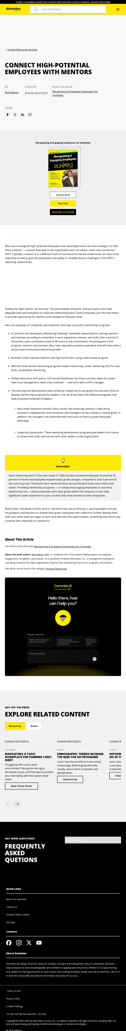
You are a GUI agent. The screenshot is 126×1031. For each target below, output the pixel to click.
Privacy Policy (13, 998)
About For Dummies (16, 899)
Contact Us (11, 906)
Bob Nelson (12, 92)
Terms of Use (13, 990)
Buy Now (63, 203)
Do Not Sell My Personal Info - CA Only (26, 1014)
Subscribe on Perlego (63, 212)
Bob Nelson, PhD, (41, 554)
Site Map (10, 922)
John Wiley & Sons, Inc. (44, 1020)
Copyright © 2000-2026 (17, 1020)
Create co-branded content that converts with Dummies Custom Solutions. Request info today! (63, 1)
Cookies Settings (14, 1006)
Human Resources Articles (22, 49)
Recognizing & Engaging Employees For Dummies (75, 93)
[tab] (15, 726)
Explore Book (63, 194)
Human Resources (56, 568)
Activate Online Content (18, 914)
